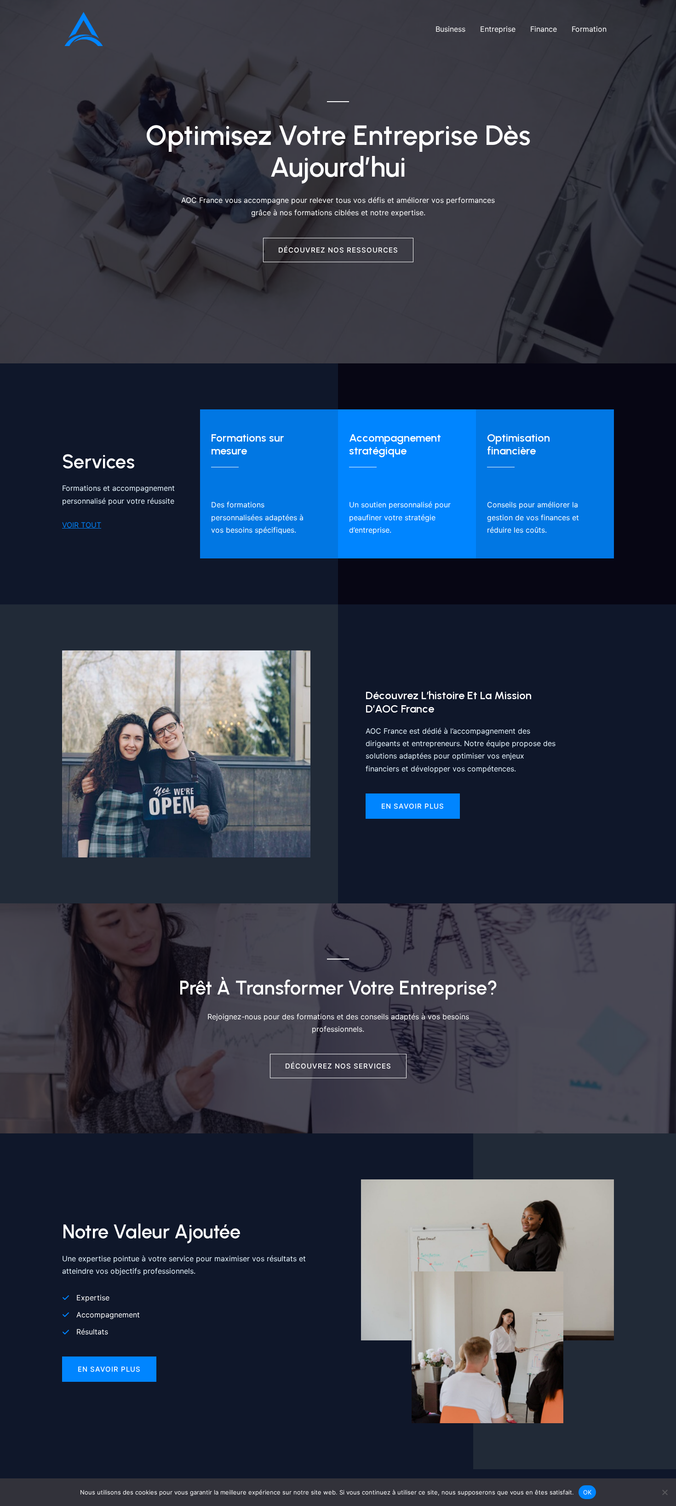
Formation (589, 29)
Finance (543, 29)
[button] (109, 1369)
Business (450, 29)
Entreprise (498, 29)
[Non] (664, 1492)
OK (587, 1491)
